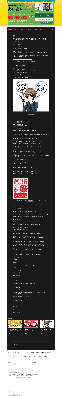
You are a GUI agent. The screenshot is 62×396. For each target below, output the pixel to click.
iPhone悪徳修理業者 (29, 29)
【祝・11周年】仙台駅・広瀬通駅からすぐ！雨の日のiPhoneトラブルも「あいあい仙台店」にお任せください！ (15, 330)
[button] (14, 1)
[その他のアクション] (48, 35)
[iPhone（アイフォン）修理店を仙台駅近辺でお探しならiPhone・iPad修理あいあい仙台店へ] (31, 324)
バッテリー (15, 29)
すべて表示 (52, 318)
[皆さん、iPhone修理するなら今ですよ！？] (47, 324)
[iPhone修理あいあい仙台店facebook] (32, 16)
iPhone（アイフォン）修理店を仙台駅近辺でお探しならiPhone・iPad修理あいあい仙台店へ (30, 330)
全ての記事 (10, 29)
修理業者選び (16, 304)
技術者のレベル (21, 304)
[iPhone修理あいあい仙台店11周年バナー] (15, 324)
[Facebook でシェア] (13, 309)
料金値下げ (36, 29)
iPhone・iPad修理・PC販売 (16, 5)
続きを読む (42, 29)
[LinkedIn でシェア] (18, 309)
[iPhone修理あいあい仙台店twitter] (30, 16)
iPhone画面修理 (21, 29)
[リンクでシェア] (20, 309)
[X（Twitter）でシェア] (15, 309)
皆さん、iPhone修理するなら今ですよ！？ (46, 330)
